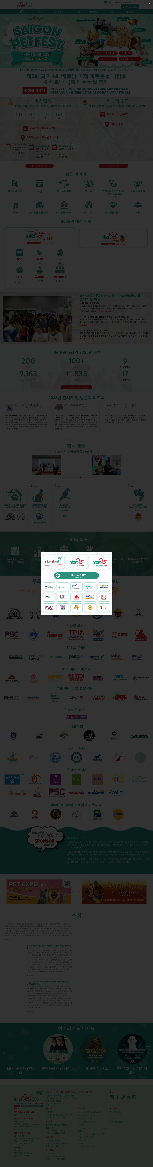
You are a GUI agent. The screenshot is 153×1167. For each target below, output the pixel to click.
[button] (150, 3)
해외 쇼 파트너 (78, 574)
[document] (76, 583)
